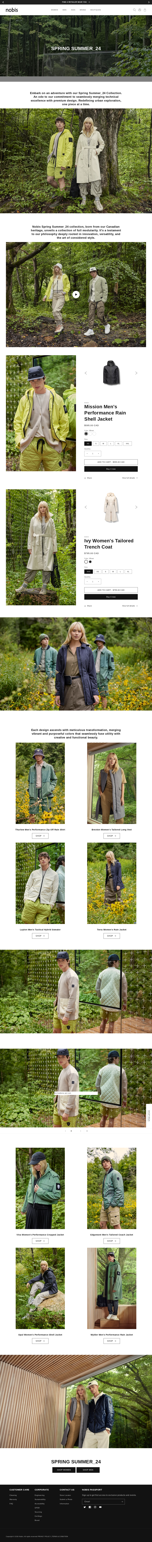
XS (88, 444)
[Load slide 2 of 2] (75, 1131)
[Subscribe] (122, 1501)
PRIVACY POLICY (44, 1536)
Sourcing (38, 1512)
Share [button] (89, 478)
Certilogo (38, 1516)
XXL (127, 444)
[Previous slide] (3, 2)
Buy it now (111, 469)
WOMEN (54, 10)
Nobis (21, 1536)
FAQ (11, 1504)
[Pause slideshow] (86, 1131)
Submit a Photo (66, 1499)
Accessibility (40, 1504)
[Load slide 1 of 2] (71, 1131)
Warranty (13, 1499)
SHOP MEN (88, 1470)
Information (64, 1504)
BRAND (83, 10)
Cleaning (13, 1495)
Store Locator (65, 1495)
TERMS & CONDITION (60, 1536)
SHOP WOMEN (64, 1470)
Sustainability (40, 1499)
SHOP (39, 836)
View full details (128, 478)
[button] (55, 9)
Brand (37, 1520)
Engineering (40, 1495)
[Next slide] (148, 2)
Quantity (87, 449)
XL (118, 444)
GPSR (37, 1508)
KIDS (73, 10)
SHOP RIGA (149, 1115)
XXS (88, 572)
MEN (64, 10)
